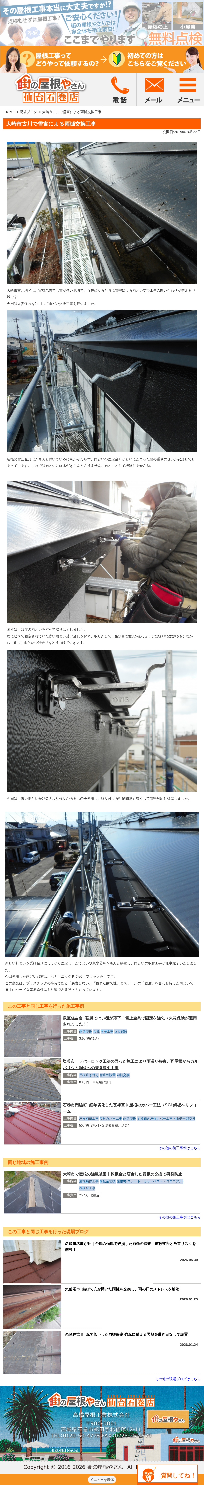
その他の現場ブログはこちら (178, 1379)
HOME (9, 112)
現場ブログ (28, 112)
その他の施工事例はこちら (180, 1148)
